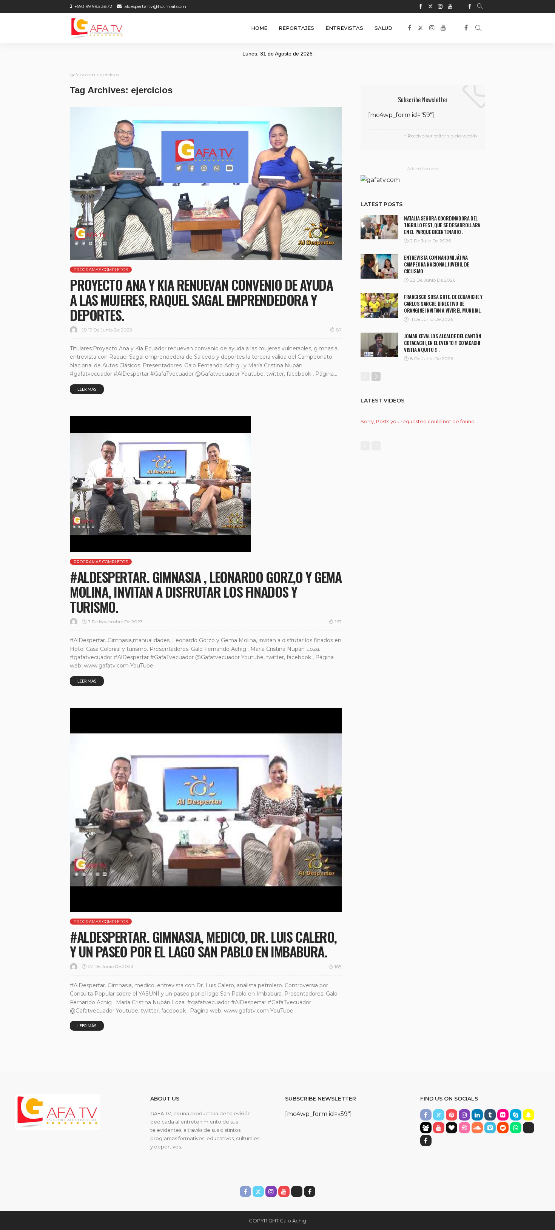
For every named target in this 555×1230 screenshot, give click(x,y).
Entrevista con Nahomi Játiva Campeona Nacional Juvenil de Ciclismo (436, 264)
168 (338, 967)
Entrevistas (344, 28)
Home (259, 28)
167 (338, 621)
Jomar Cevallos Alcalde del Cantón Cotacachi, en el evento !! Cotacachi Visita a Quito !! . (442, 342)
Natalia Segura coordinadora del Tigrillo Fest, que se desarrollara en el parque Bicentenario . (442, 225)
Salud (383, 28)
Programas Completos (101, 269)
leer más (86, 389)
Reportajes (296, 28)
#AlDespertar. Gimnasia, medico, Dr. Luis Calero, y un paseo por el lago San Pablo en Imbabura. (203, 944)
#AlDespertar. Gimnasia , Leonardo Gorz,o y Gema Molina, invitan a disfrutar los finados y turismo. (205, 592)
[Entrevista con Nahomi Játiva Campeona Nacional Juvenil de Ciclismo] (379, 266)
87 (339, 330)
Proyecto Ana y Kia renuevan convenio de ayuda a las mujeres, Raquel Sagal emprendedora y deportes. (201, 299)
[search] (480, 6)
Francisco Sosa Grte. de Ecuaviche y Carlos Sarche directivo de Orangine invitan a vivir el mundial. (443, 303)
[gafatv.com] (97, 28)
